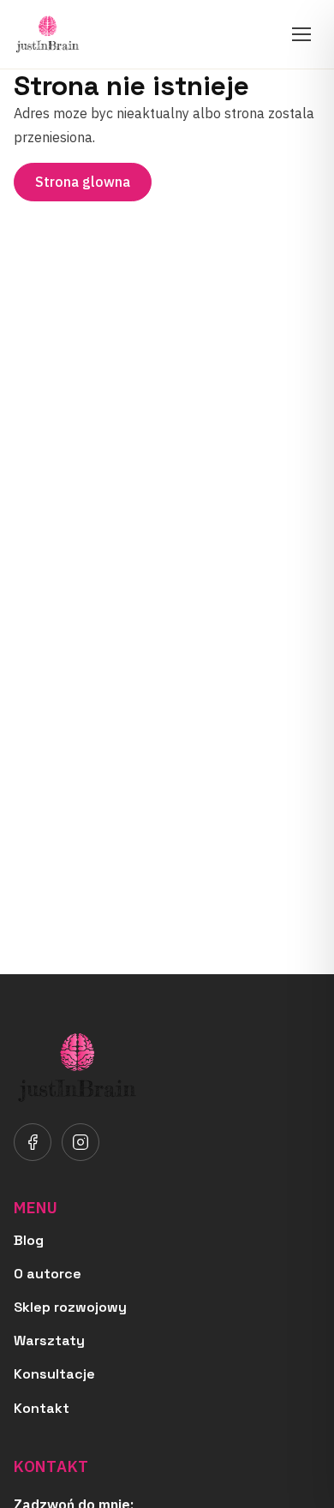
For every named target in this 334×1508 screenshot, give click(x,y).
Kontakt (41, 1408)
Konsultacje (54, 1374)
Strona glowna (82, 181)
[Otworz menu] (301, 34)
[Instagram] (80, 1142)
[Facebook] (32, 1142)
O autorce (47, 1274)
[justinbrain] (47, 34)
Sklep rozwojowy (70, 1307)
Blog (29, 1240)
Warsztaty (49, 1340)
